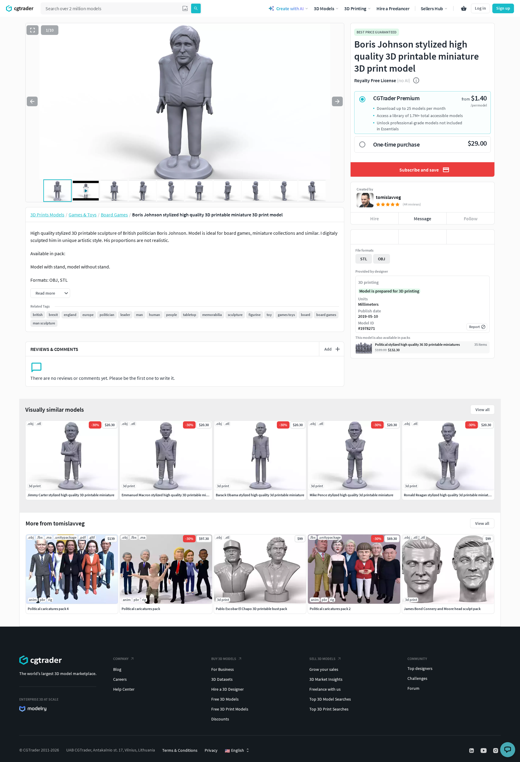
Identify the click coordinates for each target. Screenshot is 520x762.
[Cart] (464, 8)
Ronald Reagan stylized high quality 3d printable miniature (448, 495)
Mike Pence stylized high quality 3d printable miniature (351, 495)
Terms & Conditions (179, 750)
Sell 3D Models (322, 658)
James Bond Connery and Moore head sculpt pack (442, 608)
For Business (222, 669)
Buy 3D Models (223, 658)
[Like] (374, 237)
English (234, 751)
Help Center (124, 689)
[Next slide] (337, 101)
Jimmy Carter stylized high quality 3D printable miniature (70, 495)
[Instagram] (496, 750)
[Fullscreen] (32, 30)
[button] (185, 8)
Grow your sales (323, 669)
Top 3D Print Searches (328, 709)
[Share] (470, 237)
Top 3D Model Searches (330, 699)
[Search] (196, 8)
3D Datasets (222, 679)
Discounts (220, 719)
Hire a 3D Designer (227, 689)
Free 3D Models (225, 699)
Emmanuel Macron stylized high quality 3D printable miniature (169, 495)
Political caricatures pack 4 (48, 608)
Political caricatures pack (141, 608)
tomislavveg (388, 197)
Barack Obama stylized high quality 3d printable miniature (260, 495)
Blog (117, 669)
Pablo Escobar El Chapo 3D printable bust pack (251, 608)
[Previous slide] (32, 101)
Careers (120, 679)
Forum (413, 688)
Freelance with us (325, 689)
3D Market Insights (325, 679)
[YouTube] (484, 751)
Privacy (211, 750)
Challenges (417, 678)
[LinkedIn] (472, 751)
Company (120, 658)
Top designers (419, 668)
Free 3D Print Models (229, 709)
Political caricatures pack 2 (330, 608)
